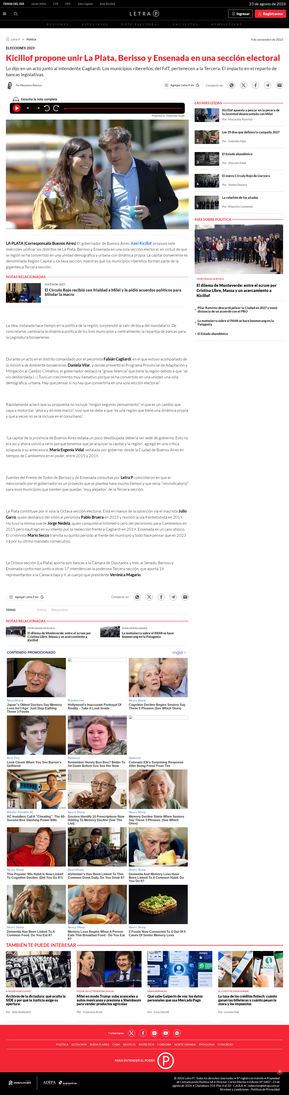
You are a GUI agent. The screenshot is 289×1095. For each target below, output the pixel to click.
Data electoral (140, 24)
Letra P (15, 39)
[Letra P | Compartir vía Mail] (279, 85)
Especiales (95, 24)
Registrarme (273, 14)
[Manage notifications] (280, 1071)
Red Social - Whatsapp (177, 1033)
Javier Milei (38, 4)
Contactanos (116, 1033)
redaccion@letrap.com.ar (264, 1085)
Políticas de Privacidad (265, 1089)
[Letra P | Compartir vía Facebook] (255, 85)
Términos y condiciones (234, 1089)
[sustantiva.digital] (68, 1083)
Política (31, 39)
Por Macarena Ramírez (29, 85)
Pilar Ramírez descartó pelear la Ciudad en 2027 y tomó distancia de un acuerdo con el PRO (237, 309)
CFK (55, 4)
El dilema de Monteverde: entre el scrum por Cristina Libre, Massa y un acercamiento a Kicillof (237, 290)
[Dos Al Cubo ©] (20, 1083)
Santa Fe (129, 1044)
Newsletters (226, 24)
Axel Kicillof (107, 4)
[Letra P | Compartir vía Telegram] (267, 85)
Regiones (58, 24)
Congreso (225, 1044)
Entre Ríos (146, 1044)
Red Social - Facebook (143, 1033)
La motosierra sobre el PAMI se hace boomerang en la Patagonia (236, 322)
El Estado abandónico (213, 334)
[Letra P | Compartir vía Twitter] (243, 85)
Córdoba (164, 1044)
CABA (116, 1044)
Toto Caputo (85, 4)
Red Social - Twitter (131, 1033)
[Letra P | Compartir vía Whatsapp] (231, 85)
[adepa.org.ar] (49, 1083)
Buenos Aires (59, 610)
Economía (79, 1044)
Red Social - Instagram (154, 1033)
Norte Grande (185, 1044)
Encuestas (185, 24)
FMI (68, 4)
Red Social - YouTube (165, 1033)
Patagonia (207, 1044)
